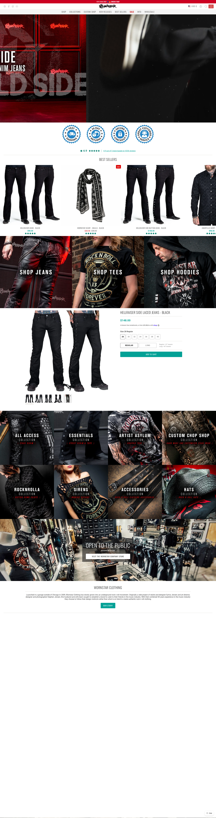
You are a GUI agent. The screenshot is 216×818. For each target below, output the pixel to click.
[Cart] (211, 6)
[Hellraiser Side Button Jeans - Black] (151, 195)
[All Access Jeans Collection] (27, 438)
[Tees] (108, 272)
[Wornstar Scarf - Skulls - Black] (91, 195)
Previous (25, 352)
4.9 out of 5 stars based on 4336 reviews (119, 151)
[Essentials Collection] (81, 438)
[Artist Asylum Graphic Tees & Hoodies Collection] (135, 438)
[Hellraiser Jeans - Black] (30, 195)
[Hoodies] (180, 272)
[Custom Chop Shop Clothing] (189, 438)
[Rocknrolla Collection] (27, 492)
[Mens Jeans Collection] (36, 272)
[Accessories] (135, 492)
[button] (64, 11)
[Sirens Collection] (81, 492)
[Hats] (189, 492)
